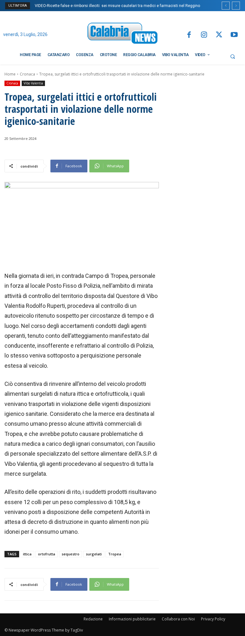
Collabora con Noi (178, 619)
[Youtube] (234, 35)
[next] (236, 6)
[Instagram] (204, 35)
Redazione (93, 619)
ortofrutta (46, 554)
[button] (233, 56)
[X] (219, 35)
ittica (27, 554)
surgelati (94, 554)
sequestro (70, 554)
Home (10, 74)
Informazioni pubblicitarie (132, 619)
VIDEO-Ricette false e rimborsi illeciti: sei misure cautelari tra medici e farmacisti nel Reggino (117, 6)
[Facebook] (189, 35)
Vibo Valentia (33, 83)
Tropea (114, 554)
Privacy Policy (213, 619)
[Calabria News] (122, 34)
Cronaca (27, 74)
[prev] (226, 6)
